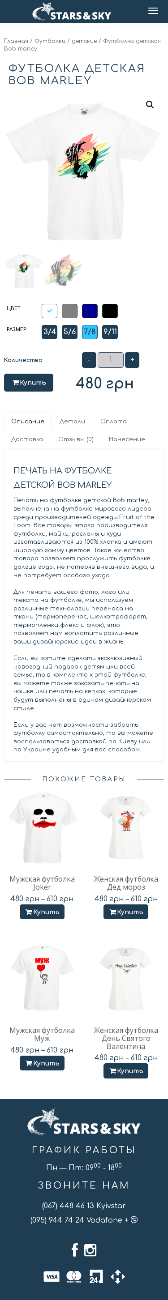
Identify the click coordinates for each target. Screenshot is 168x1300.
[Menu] (154, 11)
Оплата (113, 421)
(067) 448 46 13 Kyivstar (84, 1206)
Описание (27, 421)
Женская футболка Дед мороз (126, 883)
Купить (33, 382)
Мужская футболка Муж (42, 1034)
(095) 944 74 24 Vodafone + (80, 1220)
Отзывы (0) (76, 439)
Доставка (27, 439)
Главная (16, 41)
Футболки (49, 41)
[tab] (28, 421)
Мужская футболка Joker (42, 883)
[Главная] (71, 11)
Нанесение (127, 439)
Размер (16, 329)
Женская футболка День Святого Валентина (126, 1038)
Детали (72, 421)
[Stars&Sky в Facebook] (75, 1250)
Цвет (14, 308)
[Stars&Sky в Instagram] (90, 1250)
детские (84, 41)
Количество (23, 360)
